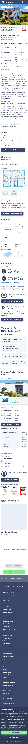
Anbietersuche (6, 690)
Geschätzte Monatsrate (13, 277)
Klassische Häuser (7, 612)
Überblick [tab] (4, 43)
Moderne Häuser (7, 624)
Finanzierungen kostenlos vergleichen (10, 282)
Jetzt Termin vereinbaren (10, 479)
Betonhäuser (5, 600)
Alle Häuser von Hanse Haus (8, 501)
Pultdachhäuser (6, 643)
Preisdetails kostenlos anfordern (14, 572)
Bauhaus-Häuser (7, 597)
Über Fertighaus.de (7, 656)
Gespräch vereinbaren (8, 703)
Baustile (7, 587)
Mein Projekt (5, 693)
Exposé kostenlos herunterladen (14, 150)
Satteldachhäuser (7, 635)
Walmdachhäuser (7, 641)
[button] (22, 2)
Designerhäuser (6, 606)
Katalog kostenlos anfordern (11, 424)
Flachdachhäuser (7, 638)
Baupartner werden (7, 701)
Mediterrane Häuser (7, 621)
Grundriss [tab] (12, 43)
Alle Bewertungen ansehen (19, 449)
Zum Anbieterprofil (6, 378)
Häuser (6, 578)
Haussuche (5, 688)
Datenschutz (5, 674)
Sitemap (4, 661)
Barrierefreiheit (6, 672)
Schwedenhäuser (7, 626)
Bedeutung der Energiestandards (9, 235)
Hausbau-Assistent (7, 685)
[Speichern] (26, 7)
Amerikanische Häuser (8, 592)
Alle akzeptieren (14, 732)
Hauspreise (16, 587)
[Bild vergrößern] (24, 185)
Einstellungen (14, 737)
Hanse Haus (12, 578)
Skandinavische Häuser (8, 629)
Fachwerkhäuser (6, 609)
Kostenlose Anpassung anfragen (12, 213)
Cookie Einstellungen (8, 669)
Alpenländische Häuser (8, 595)
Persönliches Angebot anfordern (12, 301)
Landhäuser (5, 615)
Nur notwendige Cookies (14, 741)
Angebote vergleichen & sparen (12, 319)
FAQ (3, 659)
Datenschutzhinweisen (15, 728)
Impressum (5, 677)
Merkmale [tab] (20, 43)
